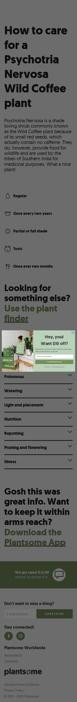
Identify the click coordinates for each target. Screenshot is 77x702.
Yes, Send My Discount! (54, 362)
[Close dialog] (72, 332)
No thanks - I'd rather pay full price (54, 367)
